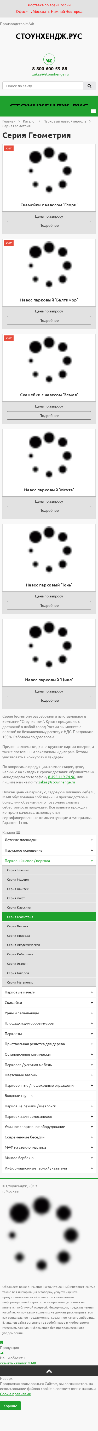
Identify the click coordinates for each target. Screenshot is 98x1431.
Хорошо (10, 1405)
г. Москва (38, 11)
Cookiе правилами (15, 1393)
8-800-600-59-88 (49, 68)
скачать (18, 1362)
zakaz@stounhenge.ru (50, 74)
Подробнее (49, 225)
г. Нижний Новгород (65, 11)
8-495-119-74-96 (61, 776)
